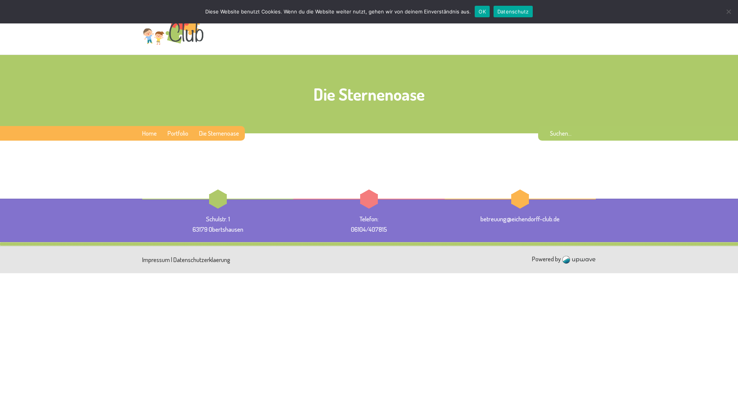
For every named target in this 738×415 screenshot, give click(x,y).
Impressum (156, 260)
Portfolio (178, 133)
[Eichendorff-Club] (173, 27)
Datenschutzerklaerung (201, 260)
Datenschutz (513, 11)
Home (149, 133)
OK (482, 11)
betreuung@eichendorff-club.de (520, 219)
